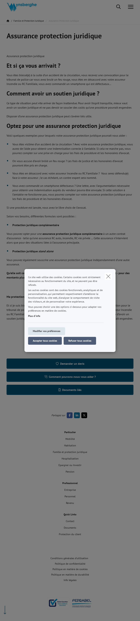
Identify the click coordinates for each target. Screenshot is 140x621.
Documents (70, 527)
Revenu (70, 503)
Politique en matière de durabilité (70, 574)
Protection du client (70, 534)
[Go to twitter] (85, 415)
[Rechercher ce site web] (118, 6)
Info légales (70, 580)
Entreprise (70, 489)
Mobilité (70, 439)
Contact (70, 521)
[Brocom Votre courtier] (58, 604)
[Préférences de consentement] (14, 614)
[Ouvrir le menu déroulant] (129, 6)
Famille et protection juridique (70, 452)
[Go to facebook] (70, 415)
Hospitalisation (70, 458)
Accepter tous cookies (45, 340)
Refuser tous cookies (79, 340)
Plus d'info (34, 316)
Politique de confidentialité (70, 563)
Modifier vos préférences (46, 331)
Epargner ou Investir (70, 465)
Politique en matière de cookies (70, 569)
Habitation (70, 445)
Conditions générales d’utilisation (69, 558)
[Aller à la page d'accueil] (24, 7)
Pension (70, 471)
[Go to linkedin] (77, 415)
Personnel (70, 496)
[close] (108, 276)
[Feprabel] (82, 604)
